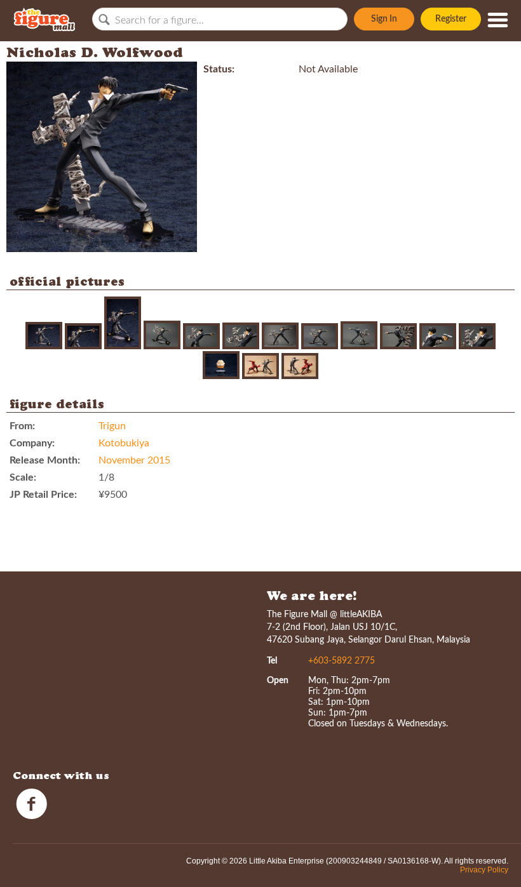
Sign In (384, 19)
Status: (218, 69)
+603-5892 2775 (341, 661)
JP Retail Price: (43, 495)
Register (450, 19)
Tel (272, 661)
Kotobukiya (123, 443)
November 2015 (134, 460)
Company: (32, 443)
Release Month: (45, 460)
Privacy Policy (484, 869)
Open (277, 680)
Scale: (23, 477)
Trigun (112, 426)
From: (22, 426)
